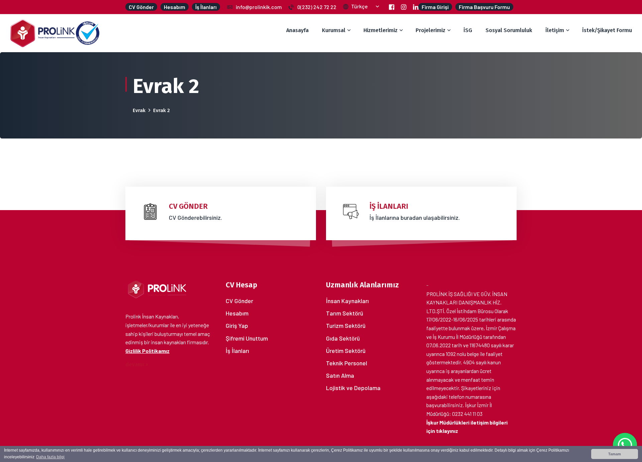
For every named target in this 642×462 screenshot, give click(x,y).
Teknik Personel (346, 363)
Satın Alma (340, 375)
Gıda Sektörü (343, 338)
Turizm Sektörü (345, 325)
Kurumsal (333, 30)
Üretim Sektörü (345, 350)
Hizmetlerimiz (380, 30)
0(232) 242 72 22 (316, 7)
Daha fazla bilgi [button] (50, 457)
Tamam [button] (614, 454)
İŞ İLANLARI (388, 206)
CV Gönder (239, 300)
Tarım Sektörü (344, 313)
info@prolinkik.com (259, 7)
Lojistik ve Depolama (353, 387)
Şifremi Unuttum (247, 338)
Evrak (139, 110)
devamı (135, 364)
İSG (467, 30)
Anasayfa (297, 30)
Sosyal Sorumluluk (509, 30)
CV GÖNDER (188, 206)
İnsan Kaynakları (347, 300)
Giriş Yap (237, 325)
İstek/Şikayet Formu (607, 30)
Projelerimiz (430, 30)
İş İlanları (237, 350)
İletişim (554, 30)
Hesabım (237, 313)
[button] (365, 6)
